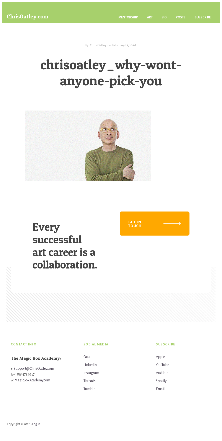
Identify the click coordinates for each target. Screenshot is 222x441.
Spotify (161, 381)
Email (160, 389)
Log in (36, 424)
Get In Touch (135, 224)
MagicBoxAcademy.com (32, 380)
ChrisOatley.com (27, 16)
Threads (89, 381)
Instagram (91, 373)
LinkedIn (90, 365)
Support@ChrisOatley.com (34, 369)
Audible (162, 373)
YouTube (162, 365)
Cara (86, 357)
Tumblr (89, 389)
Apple (160, 357)
